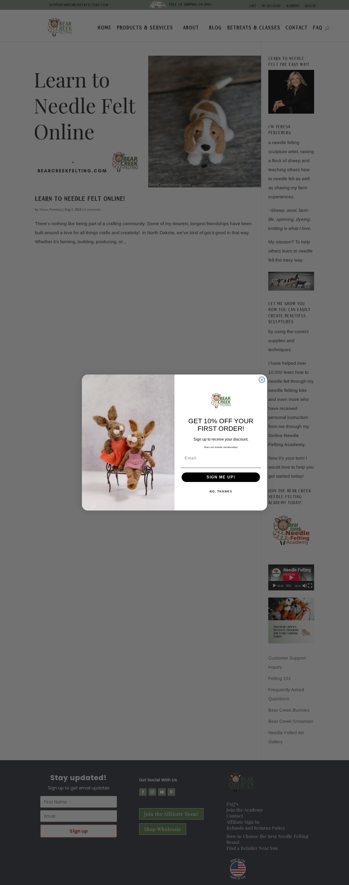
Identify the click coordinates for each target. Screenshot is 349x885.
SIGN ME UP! (221, 477)
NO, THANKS (221, 491)
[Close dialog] (262, 380)
